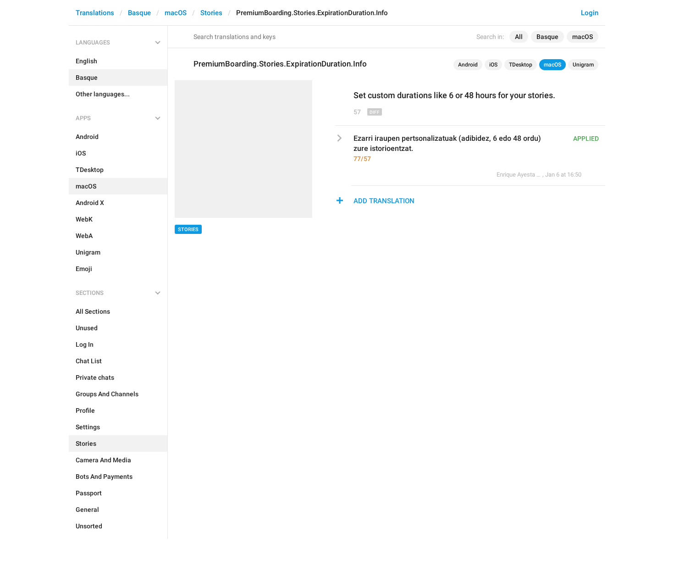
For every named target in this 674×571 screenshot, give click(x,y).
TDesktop (520, 64)
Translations (95, 13)
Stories (211, 13)
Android (468, 64)
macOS (176, 13)
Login (589, 13)
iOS (493, 64)
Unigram (583, 64)
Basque (139, 13)
